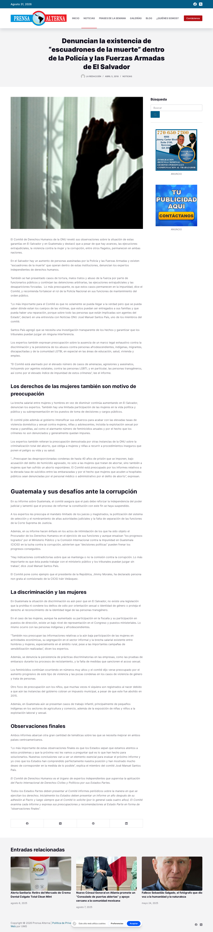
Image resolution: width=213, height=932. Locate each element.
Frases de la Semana (112, 18)
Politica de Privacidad (65, 923)
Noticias (89, 18)
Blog (149, 18)
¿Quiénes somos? (167, 18)
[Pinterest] (93, 823)
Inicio (75, 18)
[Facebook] (195, 4)
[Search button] (155, 114)
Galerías (136, 18)
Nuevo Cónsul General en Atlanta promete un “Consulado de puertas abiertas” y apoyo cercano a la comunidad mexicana (105, 896)
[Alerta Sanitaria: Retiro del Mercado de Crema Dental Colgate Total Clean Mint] (41, 874)
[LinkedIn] (126, 823)
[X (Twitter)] (200, 4)
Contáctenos (193, 18)
